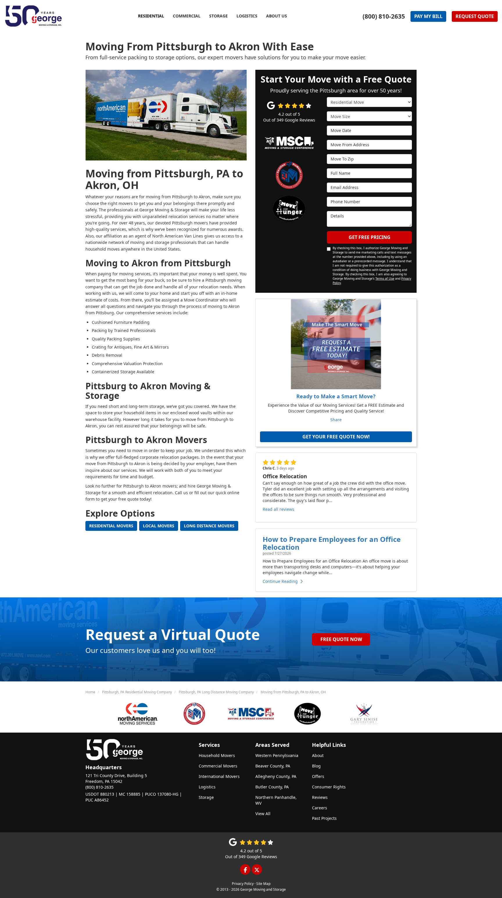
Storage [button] (218, 16)
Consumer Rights (329, 787)
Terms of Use (384, 278)
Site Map (263, 883)
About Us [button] (276, 16)
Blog (316, 766)
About (318, 755)
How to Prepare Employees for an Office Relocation (332, 542)
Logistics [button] (246, 16)
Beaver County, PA (272, 766)
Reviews (320, 797)
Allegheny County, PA (275, 776)
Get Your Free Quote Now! (336, 436)
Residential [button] (151, 16)
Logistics (207, 787)
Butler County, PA (272, 787)
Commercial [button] (186, 16)
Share (336, 419)
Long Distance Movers (209, 526)
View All (262, 813)
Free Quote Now (341, 639)
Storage (206, 797)
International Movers (219, 776)
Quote (475, 16)
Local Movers (158, 526)
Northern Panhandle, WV (276, 800)
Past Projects (324, 818)
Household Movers (217, 755)
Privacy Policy (243, 883)
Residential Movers (111, 526)
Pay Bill (428, 16)
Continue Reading (280, 581)
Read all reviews (278, 509)
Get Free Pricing (369, 237)
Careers (319, 807)
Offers (318, 776)
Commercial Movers (218, 766)
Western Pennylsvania (276, 755)
